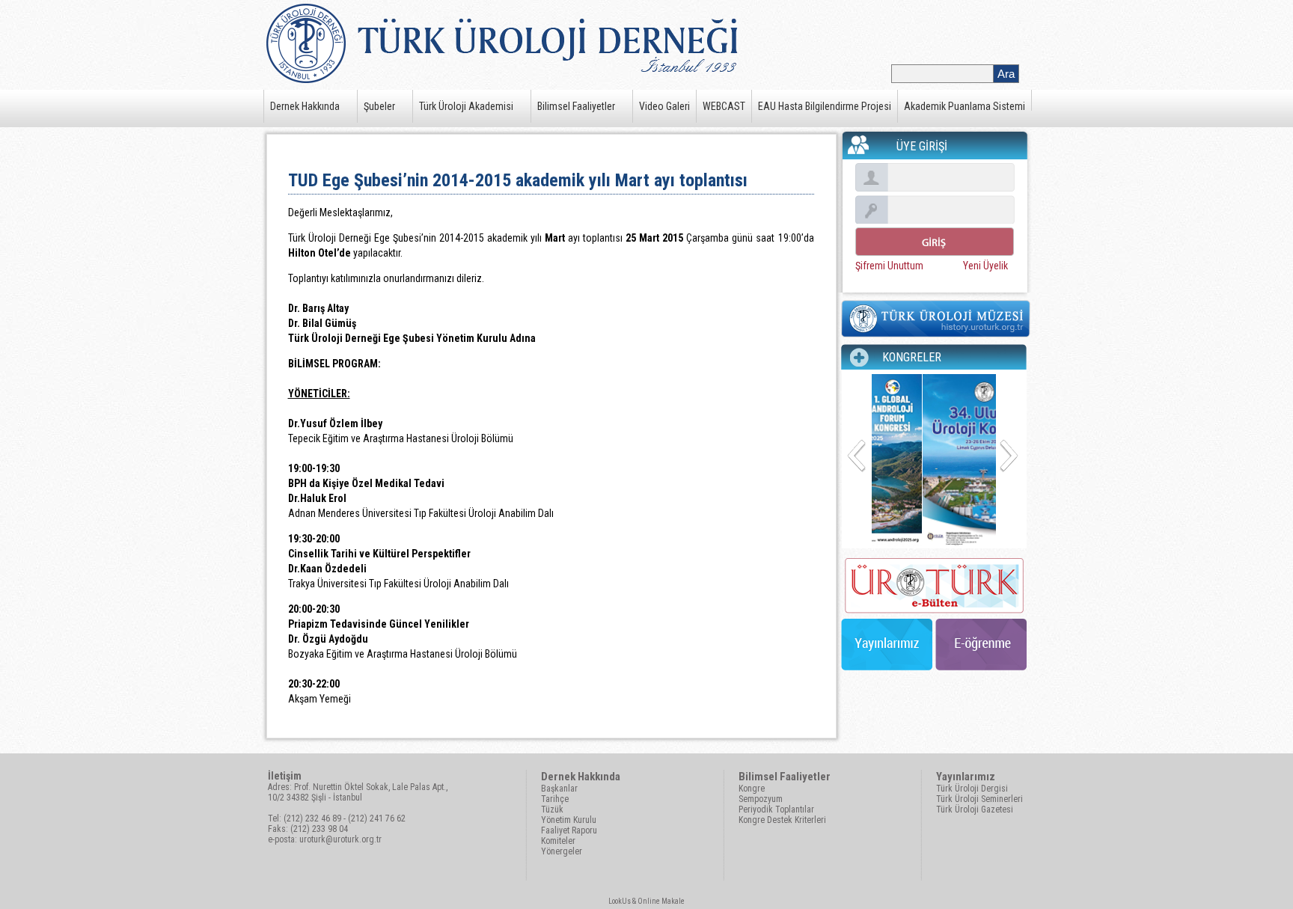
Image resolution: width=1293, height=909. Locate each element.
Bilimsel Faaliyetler (576, 106)
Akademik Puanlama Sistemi (964, 106)
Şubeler (379, 106)
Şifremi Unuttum (889, 266)
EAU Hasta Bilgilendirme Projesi (824, 106)
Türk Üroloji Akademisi (466, 106)
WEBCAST (724, 106)
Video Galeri (664, 106)
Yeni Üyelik (985, 266)
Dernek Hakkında (305, 106)
